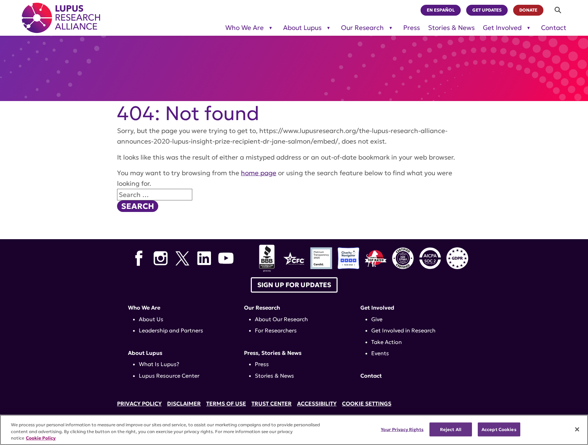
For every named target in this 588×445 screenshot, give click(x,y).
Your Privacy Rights (402, 429)
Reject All (450, 429)
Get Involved (502, 27)
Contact (553, 27)
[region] (294, 430)
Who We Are (244, 27)
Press (411, 27)
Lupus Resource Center (169, 375)
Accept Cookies (499, 429)
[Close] (577, 429)
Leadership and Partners (171, 330)
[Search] (558, 10)
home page (258, 173)
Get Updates (487, 10)
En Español (441, 10)
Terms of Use (226, 403)
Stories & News (451, 27)
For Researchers (276, 330)
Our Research (362, 27)
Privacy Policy (139, 403)
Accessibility (317, 403)
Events (380, 353)
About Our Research (281, 319)
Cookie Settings (366, 403)
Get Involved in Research (403, 330)
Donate (528, 10)
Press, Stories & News (272, 352)
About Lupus (302, 27)
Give (376, 319)
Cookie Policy (41, 438)
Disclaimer (184, 403)
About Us (151, 319)
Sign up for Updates (294, 285)
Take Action (386, 342)
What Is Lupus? (159, 364)
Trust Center (271, 403)
